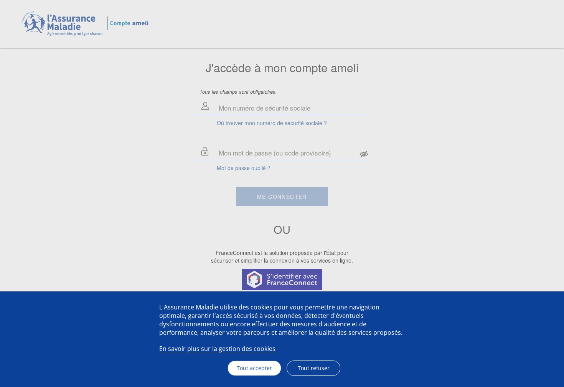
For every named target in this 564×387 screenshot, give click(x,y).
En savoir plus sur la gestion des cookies (217, 348)
